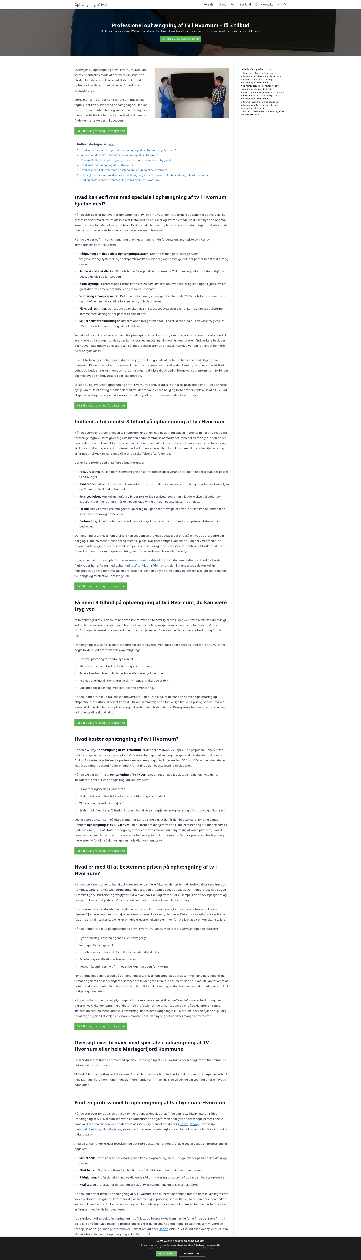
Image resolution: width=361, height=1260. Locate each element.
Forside (208, 4)
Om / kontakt (264, 4)
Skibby (163, 1229)
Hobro (184, 1124)
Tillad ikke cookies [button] (192, 1254)
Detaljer (210, 1248)
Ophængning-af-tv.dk (91, 4)
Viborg (194, 1124)
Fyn (233, 4)
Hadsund (80, 1129)
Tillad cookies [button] (166, 1254)
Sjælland (245, 4)
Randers (94, 1129)
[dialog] (180, 1248)
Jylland (222, 4)
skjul (111, 144)
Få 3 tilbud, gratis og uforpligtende (180, 38)
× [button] (358, 1240)
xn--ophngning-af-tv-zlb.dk (147, 560)
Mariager (114, 1129)
